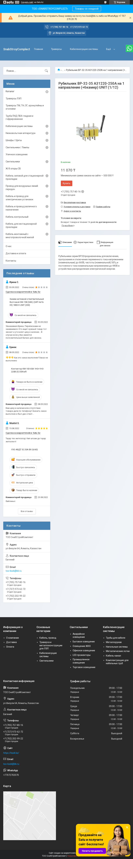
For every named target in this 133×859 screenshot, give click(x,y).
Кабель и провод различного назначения (21, 208)
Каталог (10, 91)
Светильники (13, 161)
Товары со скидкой (86, 8)
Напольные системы (117, 646)
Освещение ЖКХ (82, 646)
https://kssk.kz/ (11, 753)
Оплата (10, 646)
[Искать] (46, 71)
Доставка (11, 642)
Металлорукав (114, 642)
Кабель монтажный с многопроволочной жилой (20, 236)
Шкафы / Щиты (14, 140)
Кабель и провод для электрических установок (19, 198)
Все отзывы (27, 511)
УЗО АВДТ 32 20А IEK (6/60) (24, 449)
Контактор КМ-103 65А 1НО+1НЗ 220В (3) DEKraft (27, 370)
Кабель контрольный (17, 217)
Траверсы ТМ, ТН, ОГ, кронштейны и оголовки (25, 107)
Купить (66, 183)
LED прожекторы (82, 655)
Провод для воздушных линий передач (22, 187)
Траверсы (56, 49)
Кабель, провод (47, 637)
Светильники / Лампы (17, 147)
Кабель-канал (113, 655)
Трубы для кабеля (115, 637)
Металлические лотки (118, 651)
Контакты (11, 260)
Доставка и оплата (16, 253)
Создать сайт (27, 2)
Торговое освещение (84, 667)
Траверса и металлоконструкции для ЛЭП (50, 645)
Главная (38, 49)
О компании (12, 637)
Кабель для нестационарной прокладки (21, 225)
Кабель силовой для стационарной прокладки (24, 177)
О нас (9, 246)
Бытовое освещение (84, 641)
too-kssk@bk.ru (14, 571)
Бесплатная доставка (75, 202)
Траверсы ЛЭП (13, 98)
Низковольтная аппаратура (20, 133)
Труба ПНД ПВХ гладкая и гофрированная (19, 117)
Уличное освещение (17, 154)
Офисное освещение (84, 650)
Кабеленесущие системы (84, 49)
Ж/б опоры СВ (13, 168)
